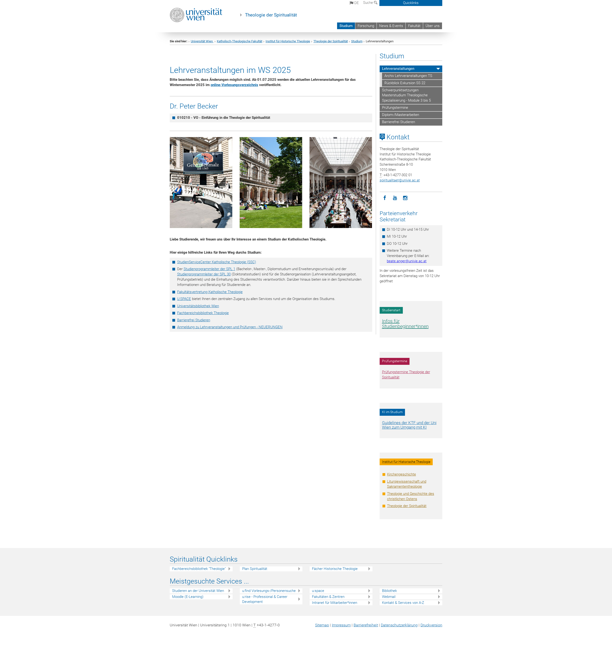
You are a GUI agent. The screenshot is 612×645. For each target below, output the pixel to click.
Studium (346, 26)
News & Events (391, 26)
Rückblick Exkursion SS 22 (404, 83)
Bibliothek (389, 591)
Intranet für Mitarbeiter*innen (334, 603)
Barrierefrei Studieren (193, 320)
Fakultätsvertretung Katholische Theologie (210, 292)
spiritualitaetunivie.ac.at (400, 180)
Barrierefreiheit (366, 625)
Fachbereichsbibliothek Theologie (203, 313)
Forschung (366, 26)
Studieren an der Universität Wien (198, 591)
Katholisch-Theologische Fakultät (239, 41)
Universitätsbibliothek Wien (198, 306)
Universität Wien (202, 41)
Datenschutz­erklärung (399, 625)
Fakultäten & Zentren (328, 597)
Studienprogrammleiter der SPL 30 (204, 274)
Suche (368, 2)
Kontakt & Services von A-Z (403, 603)
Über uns (433, 26)
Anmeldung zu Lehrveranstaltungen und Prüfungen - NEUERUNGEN (230, 327)
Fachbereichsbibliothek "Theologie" (199, 569)
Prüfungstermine (395, 107)
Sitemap (322, 625)
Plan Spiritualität (254, 569)
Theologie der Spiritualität (271, 15)
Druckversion (431, 625)
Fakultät (414, 26)
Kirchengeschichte (401, 474)
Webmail (388, 597)
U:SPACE (184, 299)
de (356, 3)
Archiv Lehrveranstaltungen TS (408, 76)
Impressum (341, 625)
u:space (318, 591)
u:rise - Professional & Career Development (264, 599)
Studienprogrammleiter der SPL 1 (209, 269)
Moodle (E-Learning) (187, 597)
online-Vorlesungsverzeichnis (234, 85)
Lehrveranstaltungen (398, 68)
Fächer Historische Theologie (335, 569)
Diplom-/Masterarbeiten (400, 115)
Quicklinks (411, 3)
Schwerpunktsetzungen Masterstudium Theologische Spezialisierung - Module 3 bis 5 (406, 95)
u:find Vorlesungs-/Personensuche (269, 591)
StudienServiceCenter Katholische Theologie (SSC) (216, 262)
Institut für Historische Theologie (288, 41)
